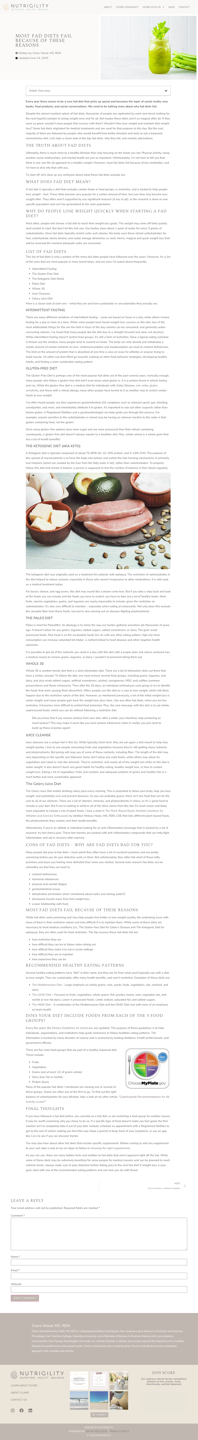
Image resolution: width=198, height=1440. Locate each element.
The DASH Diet (41, 995)
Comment (18, 1215)
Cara (34, 1136)
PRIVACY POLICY (119, 1431)
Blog (172, 7)
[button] (166, 90)
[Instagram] (13, 1410)
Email (15, 1270)
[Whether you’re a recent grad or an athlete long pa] (79, 1380)
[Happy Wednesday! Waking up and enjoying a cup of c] (119, 1400)
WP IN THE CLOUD (97, 1431)
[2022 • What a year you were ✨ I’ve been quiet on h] (119, 1380)
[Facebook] (21, 1410)
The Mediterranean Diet (47, 985)
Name (15, 1256)
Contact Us (19, 1399)
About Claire (20, 1392)
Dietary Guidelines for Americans (72, 1028)
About (108, 7)
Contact (184, 7)
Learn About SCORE (24, 1385)
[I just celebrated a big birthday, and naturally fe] (79, 1400)
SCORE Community (127, 7)
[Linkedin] (30, 1410)
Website (16, 1284)
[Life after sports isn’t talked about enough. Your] (99, 1380)
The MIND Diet (41, 1004)
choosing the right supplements (110, 1148)
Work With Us (152, 7)
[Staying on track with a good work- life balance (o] (99, 1400)
